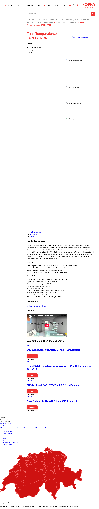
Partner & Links (8, 431)
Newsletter (6, 436)
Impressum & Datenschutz (11, 442)
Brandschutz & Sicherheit (47, 20)
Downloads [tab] (33, 234)
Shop (38, 5)
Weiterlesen (32, 356)
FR (62, 5)
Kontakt (57, 5)
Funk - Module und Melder (66, 22)
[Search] (93, 14)
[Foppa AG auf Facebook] (8, 428)
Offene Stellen (7, 434)
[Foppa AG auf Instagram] (26, 428)
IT (64, 5)
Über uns (48, 5)
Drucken (31, 55)
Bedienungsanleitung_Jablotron (37, 306)
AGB (4, 440)
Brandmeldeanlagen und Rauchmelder (75, 20)
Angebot (20, 5)
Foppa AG (89, 5)
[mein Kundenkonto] (77, 5)
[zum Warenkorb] (70, 5)
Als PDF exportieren (34, 53)
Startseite (9, 5)
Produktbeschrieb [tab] (35, 232)
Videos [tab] (32, 236)
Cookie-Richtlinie (8, 444)
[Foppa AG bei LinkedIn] (43, 428)
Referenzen (30, 5)
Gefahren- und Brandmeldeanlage (40, 22)
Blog (4, 438)
